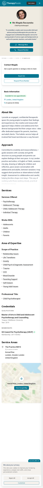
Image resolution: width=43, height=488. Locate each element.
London (8, 100)
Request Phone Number (21, 81)
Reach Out (21, 76)
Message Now (23, 45)
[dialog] (21, 474)
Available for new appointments (15, 96)
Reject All (12, 478)
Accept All (30, 478)
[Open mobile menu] (39, 3)
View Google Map (21, 388)
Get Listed (31, 3)
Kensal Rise (17, 58)
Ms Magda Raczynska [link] (26, 58)
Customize (21, 483)
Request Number (23, 50)
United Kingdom (4, 58)
